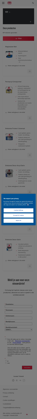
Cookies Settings (18, 210)
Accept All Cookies (18, 215)
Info (28, 204)
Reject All (18, 220)
